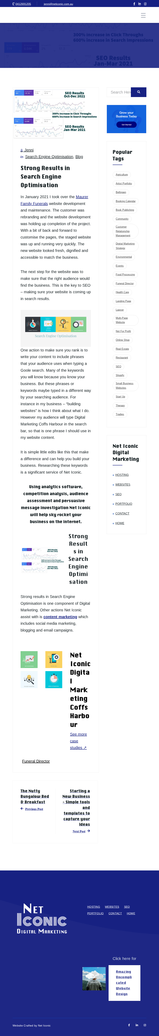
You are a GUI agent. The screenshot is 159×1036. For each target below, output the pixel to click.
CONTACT (122, 513)
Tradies (120, 414)
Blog (79, 156)
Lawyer (120, 309)
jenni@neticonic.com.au (58, 3)
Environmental (124, 256)
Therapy (120, 405)
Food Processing (125, 274)
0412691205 (23, 3)
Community (122, 218)
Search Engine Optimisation (49, 156)
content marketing (60, 617)
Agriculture (122, 174)
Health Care (122, 292)
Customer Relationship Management (123, 231)
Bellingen (121, 192)
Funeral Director (36, 761)
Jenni (28, 150)
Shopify (120, 375)
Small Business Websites (124, 385)
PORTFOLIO (123, 503)
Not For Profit (123, 331)
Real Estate (122, 348)
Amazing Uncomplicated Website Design (124, 983)
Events (120, 265)
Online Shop (123, 339)
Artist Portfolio (124, 183)
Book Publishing (125, 209)
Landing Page (123, 301)
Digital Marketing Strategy (125, 246)
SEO (118, 366)
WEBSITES (122, 484)
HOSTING (122, 474)
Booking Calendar (126, 201)
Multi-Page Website (122, 320)
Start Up (120, 396)
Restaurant (122, 357)
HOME (119, 523)
